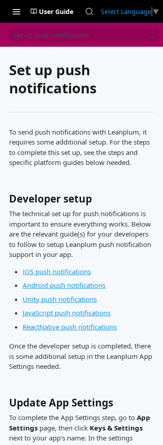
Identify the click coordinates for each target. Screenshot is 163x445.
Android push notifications (64, 285)
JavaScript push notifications (66, 312)
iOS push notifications (57, 271)
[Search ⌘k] (89, 11)
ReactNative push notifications (70, 326)
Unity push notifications (60, 299)
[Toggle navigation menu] (16, 11)
